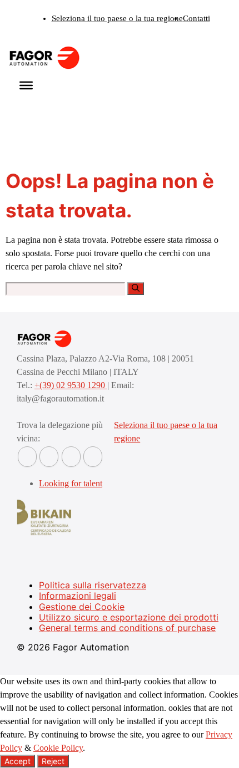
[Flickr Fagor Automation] (27, 456)
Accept (17, 761)
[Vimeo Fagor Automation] (71, 456)
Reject (53, 761)
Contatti (196, 18)
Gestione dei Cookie (82, 606)
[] (135, 288)
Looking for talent (70, 483)
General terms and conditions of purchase (127, 627)
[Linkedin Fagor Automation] (48, 456)
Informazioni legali (77, 595)
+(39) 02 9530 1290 (70, 385)
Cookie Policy (58, 747)
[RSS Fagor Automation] (92, 456)
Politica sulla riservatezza (92, 585)
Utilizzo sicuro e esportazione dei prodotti (128, 617)
